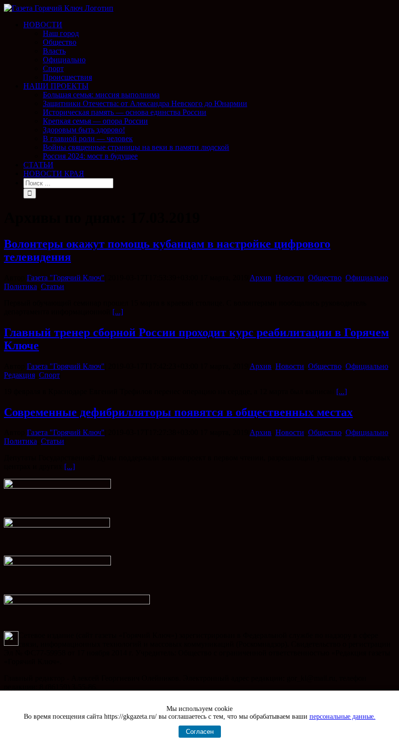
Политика (20, 286)
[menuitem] (209, 51)
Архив (261, 277)
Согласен (200, 731)
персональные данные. (342, 716)
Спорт (49, 375)
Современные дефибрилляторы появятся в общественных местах (178, 412)
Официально (366, 277)
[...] (117, 312)
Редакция (19, 375)
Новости (289, 277)
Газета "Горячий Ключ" (66, 277)
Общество (325, 277)
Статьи (52, 286)
